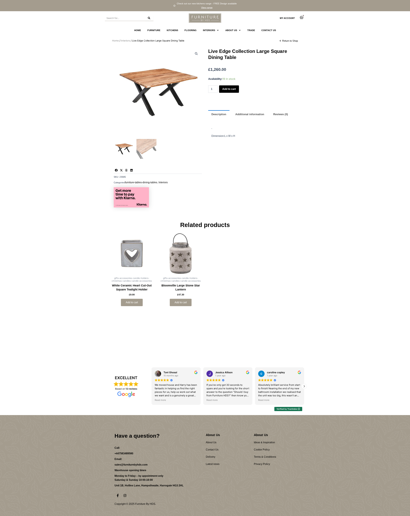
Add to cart (229, 89)
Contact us (268, 30)
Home (137, 30)
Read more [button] (160, 400)
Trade (251, 30)
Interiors (125, 40)
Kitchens (172, 30)
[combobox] (125, 18)
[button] (196, 54)
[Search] (149, 18)
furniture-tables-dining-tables (141, 182)
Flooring (190, 30)
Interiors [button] (209, 30)
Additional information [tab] (249, 114)
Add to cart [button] (132, 302)
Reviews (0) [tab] (280, 114)
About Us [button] (231, 30)
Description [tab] (218, 114)
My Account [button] (287, 18)
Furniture (153, 30)
